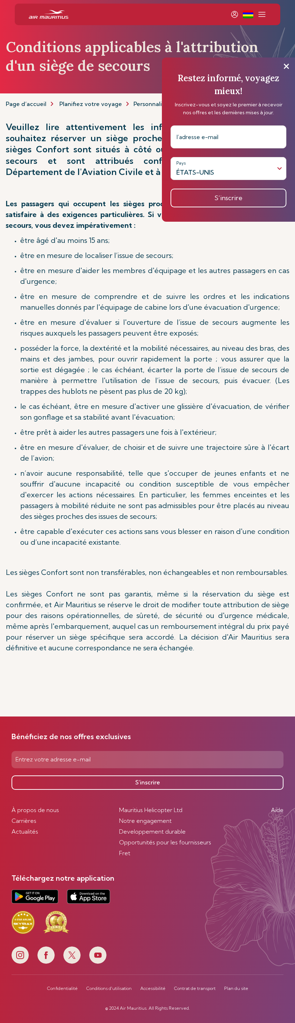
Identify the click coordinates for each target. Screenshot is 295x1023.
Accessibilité (152, 988)
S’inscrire (147, 782)
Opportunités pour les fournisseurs (165, 842)
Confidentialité (62, 988)
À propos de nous (35, 810)
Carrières (24, 820)
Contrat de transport (194, 988)
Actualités (25, 831)
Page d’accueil (26, 103)
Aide (277, 810)
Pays (181, 163)
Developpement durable (152, 831)
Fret (124, 853)
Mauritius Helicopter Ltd (150, 810)
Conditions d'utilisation (109, 988)
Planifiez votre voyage (90, 103)
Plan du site (236, 988)
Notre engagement (145, 820)
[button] (248, 14)
